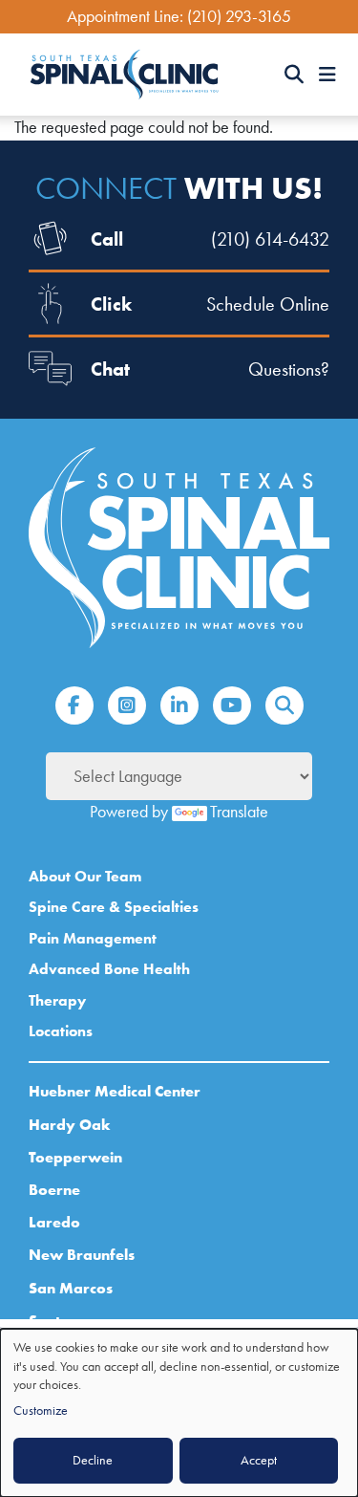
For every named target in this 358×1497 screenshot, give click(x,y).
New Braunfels (82, 1254)
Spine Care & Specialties (114, 907)
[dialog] (179, 1413)
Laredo (54, 1221)
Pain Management (93, 938)
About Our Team (85, 876)
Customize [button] (40, 1410)
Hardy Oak (70, 1124)
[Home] (124, 74)
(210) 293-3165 (239, 16)
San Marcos (71, 1287)
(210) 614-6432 (270, 239)
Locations (61, 1031)
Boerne (54, 1189)
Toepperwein (75, 1156)
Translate (239, 811)
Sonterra (60, 1320)
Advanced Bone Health (109, 969)
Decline (93, 1460)
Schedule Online (267, 304)
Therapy (57, 1000)
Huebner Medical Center (114, 1090)
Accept (259, 1460)
